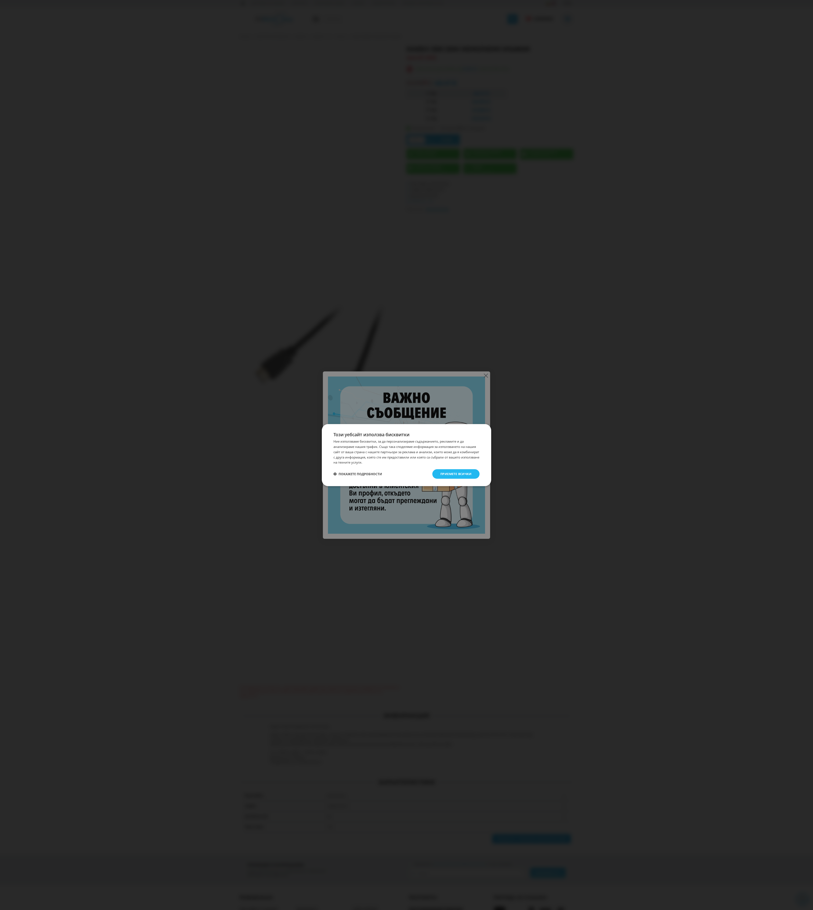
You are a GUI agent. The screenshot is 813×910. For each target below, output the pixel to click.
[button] (357, 474)
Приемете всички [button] (455, 474)
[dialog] (406, 455)
